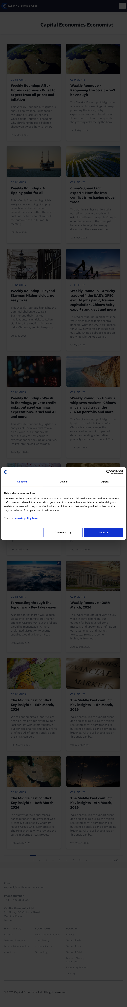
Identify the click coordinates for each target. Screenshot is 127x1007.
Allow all (103, 532)
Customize (61, 532)
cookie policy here (26, 518)
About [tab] (105, 481)
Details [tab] (64, 481)
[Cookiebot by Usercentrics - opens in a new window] (108, 471)
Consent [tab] (22, 481)
